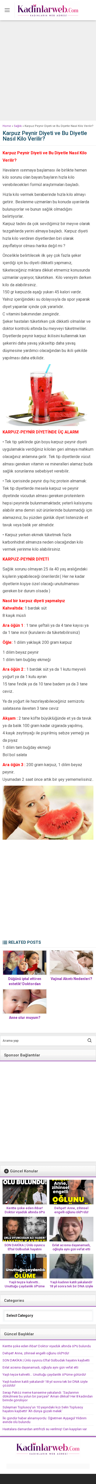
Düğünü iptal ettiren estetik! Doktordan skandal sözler (24, 984)
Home (7, 126)
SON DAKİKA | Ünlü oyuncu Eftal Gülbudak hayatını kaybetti (24, 1249)
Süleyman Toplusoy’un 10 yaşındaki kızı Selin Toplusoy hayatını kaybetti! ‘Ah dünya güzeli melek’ (43, 1409)
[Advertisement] (48, 70)
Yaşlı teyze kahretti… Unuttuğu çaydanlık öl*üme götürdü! (25, 1286)
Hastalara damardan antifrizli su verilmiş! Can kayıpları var (45, 1429)
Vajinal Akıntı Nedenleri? (71, 979)
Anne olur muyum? (24, 1018)
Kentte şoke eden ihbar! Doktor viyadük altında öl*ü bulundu (25, 1212)
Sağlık (18, 126)
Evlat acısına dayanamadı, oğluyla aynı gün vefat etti (71, 1247)
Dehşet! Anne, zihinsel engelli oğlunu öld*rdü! (71, 1210)
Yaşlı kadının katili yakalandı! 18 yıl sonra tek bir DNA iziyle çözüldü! (71, 1286)
